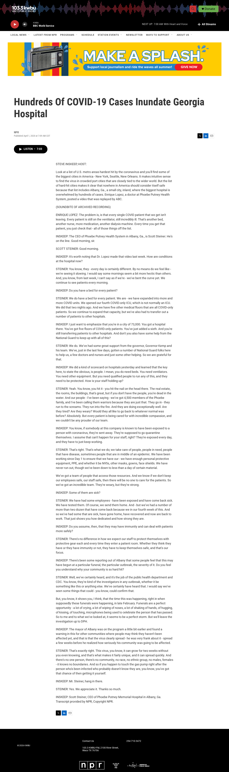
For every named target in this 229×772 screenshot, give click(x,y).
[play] (14, 24)
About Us (183, 35)
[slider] (30, 24)
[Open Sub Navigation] (29, 35)
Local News (18, 35)
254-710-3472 (133, 741)
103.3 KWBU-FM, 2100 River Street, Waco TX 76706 (100, 749)
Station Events (108, 35)
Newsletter (134, 35)
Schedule (87, 35)
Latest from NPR (45, 35)
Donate (210, 9)
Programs (67, 35)
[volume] (25, 24)
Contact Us (88, 741)
